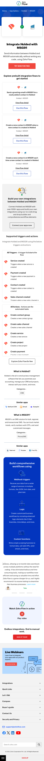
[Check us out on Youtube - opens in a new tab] (18, 733)
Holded (24, 11)
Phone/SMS (22, 436)
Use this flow (22, 108)
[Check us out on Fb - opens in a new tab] (4, 733)
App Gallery (14, 11)
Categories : (21, 389)
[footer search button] (39, 744)
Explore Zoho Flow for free (22, 361)
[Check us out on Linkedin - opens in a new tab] (13, 733)
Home (4, 11)
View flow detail (22, 103)
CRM (22, 393)
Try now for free (22, 66)
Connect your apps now (22, 225)
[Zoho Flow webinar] (22, 661)
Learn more (31, 584)
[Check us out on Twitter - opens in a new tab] (8, 733)
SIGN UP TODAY (22, 637)
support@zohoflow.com (15, 727)
